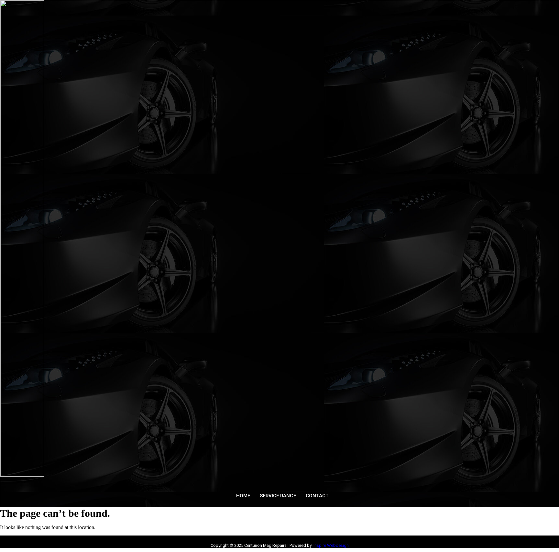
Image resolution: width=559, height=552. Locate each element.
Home (243, 496)
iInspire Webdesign (330, 545)
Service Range (278, 496)
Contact (317, 496)
